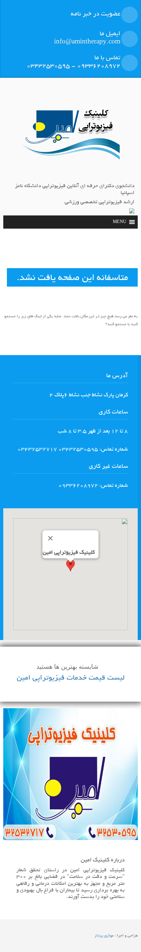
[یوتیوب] (7, 88)
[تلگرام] (38, 88)
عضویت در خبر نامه (95, 14)
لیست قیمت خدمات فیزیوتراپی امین (71, 678)
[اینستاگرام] (55, 88)
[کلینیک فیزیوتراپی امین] (70, 136)
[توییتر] (22, 88)
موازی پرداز (103, 935)
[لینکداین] (71, 88)
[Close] (50, 538)
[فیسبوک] (88, 88)
